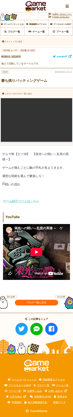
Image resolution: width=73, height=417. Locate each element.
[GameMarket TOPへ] (36, 366)
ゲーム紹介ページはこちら (21, 201)
